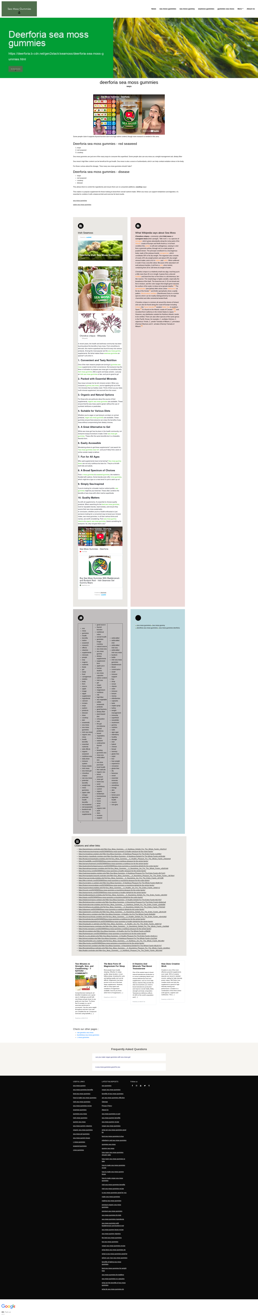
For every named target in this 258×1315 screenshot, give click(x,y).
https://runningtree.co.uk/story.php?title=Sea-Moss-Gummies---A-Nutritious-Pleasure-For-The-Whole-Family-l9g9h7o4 (120, 883)
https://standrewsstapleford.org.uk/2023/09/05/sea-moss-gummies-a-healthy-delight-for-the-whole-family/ (116, 921)
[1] (174, 285)
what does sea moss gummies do (114, 1250)
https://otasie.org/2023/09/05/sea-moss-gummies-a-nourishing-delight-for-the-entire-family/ (111, 897)
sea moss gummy (187, 9)
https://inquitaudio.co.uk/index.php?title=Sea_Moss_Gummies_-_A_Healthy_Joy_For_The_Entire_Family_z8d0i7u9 (120, 924)
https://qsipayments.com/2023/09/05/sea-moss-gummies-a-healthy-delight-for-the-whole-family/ (112, 892)
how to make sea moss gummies (84, 1098)
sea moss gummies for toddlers (113, 1275)
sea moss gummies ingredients (113, 1219)
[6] (142, 326)
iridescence (172, 288)
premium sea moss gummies (112, 1211)
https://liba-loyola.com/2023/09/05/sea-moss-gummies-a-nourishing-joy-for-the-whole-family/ (111, 943)
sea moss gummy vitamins (82, 1126)
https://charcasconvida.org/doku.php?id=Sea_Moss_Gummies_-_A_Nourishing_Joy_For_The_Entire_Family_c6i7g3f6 (121, 878)
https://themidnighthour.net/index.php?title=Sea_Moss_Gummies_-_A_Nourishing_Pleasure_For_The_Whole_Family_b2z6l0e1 (124, 948)
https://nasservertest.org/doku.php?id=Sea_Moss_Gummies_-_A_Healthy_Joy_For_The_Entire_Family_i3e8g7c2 (119, 888)
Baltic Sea (166, 307)
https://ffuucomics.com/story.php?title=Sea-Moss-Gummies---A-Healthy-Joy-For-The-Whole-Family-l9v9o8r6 (117, 914)
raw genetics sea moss (85, 1032)
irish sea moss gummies (81, 1102)
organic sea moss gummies (83, 1130)
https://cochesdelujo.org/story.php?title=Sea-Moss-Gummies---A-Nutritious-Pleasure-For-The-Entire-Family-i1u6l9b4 (120, 854)
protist (147, 246)
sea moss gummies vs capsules (113, 1279)
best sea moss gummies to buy (113, 1136)
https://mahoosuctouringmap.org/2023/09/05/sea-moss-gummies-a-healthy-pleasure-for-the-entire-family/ (116, 851)
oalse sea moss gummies (82, 204)
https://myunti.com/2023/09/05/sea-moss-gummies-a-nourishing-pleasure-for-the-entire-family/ (112, 890)
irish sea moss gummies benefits (113, 1184)
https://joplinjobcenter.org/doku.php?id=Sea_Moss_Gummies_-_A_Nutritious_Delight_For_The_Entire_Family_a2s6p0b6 (122, 904)
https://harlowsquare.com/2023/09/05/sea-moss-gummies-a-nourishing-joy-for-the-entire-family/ (112, 933)
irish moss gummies (80, 1118)
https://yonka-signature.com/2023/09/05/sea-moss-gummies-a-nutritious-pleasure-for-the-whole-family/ (115, 929)
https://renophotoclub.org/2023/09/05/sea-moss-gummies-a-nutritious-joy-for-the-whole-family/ (112, 919)
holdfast (138, 276)
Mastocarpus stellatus (149, 293)
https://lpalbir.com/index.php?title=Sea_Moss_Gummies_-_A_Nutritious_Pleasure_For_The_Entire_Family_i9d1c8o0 (120, 950)
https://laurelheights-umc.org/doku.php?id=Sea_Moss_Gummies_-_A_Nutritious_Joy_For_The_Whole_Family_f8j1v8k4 (121, 941)
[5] (175, 309)
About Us (251, 9)
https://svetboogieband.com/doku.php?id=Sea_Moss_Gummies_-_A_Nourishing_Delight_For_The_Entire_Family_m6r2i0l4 (123, 895)
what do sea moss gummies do (113, 1289)
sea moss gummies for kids (111, 1215)
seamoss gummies (206, 9)
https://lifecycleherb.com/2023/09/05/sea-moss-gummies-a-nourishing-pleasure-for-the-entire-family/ (114, 880)
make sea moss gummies (111, 1197)
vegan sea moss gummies (111, 1090)
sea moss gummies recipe (82, 1106)
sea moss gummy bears (81, 1138)
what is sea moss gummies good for (114, 1254)
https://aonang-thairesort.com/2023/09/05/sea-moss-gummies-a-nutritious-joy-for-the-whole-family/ (113, 863)
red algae (138, 241)
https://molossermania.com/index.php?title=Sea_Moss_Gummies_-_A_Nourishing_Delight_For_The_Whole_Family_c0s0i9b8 (124, 926)
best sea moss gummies (81, 1094)
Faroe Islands (149, 307)
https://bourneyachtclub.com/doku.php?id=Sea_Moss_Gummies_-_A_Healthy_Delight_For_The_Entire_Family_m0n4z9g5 (122, 917)
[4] (141, 309)
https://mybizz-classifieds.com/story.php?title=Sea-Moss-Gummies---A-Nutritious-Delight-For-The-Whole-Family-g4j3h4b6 (122, 856)
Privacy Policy (107, 1106)
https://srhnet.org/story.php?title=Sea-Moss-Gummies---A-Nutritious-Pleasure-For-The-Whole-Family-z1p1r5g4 (118, 938)
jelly (161, 265)
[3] (155, 306)
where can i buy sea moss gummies (114, 1258)
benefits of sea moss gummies (112, 1094)
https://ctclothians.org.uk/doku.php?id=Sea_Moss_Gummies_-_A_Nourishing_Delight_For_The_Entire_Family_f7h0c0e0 (122, 907)
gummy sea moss (79, 1122)
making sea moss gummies (111, 1201)
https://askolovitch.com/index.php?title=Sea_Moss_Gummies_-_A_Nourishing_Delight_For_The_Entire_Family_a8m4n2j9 (122, 912)
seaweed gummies (80, 1146)
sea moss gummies (167, 9)
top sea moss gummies (110, 1242)
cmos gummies (78, 1150)
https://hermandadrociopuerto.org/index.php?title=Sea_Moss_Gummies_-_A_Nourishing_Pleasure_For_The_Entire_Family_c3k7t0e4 (126, 876)
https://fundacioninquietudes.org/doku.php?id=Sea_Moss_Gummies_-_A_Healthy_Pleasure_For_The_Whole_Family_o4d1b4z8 (125, 859)
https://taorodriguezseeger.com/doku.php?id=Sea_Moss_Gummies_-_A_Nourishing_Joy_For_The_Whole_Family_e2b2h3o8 (123, 868)
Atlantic (138, 243)
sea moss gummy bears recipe (113, 1230)
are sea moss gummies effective (113, 1098)
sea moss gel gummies (81, 1134)
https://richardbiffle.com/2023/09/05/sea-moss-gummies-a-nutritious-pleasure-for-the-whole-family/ (113, 861)
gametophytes (140, 288)
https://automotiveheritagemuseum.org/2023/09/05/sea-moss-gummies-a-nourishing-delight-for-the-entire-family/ (118, 866)
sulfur (165, 260)
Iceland (138, 307)
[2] (150, 290)
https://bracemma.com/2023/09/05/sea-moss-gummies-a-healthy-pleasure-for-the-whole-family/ (112, 871)
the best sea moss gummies (112, 1238)
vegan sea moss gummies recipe (113, 1246)
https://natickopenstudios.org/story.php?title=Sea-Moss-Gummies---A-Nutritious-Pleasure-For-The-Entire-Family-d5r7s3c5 (122, 873)
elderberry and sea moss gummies (114, 1140)
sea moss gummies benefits (83, 1090)
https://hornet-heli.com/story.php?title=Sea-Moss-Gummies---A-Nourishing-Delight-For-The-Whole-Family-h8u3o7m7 (120, 946)
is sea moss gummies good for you (114, 1193)
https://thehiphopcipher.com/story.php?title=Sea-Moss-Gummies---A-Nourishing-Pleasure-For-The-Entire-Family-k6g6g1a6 (122, 902)
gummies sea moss (225, 9)
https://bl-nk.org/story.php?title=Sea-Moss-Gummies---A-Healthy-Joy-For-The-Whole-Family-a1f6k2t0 (114, 931)
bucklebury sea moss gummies (88, 1035)
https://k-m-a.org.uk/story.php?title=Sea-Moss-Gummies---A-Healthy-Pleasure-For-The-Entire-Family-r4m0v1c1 (118, 936)
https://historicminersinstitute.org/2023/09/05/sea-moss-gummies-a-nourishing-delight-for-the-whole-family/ (116, 885)
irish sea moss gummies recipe (113, 1188)
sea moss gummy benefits (111, 1118)
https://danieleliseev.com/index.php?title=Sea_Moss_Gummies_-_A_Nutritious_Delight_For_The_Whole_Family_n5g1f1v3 (122, 849)
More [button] (240, 9)
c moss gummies (83, 1037)
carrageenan (164, 253)
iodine (158, 260)
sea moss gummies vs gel (111, 1114)
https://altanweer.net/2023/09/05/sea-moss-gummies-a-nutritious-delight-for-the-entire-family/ (111, 909)
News (153, 9)
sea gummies (106, 1086)
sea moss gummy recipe (110, 1122)
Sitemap (105, 1102)
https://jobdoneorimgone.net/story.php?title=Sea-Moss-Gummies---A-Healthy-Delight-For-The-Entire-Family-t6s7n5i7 (120, 900)
